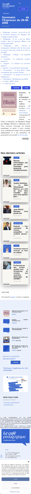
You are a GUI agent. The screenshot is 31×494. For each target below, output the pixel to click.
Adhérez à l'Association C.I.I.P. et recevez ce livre (20, 311)
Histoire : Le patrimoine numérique (15, 68)
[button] (28, 461)
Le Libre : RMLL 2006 (10, 81)
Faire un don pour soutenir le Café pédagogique (20, 329)
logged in (13, 297)
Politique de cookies (15, 491)
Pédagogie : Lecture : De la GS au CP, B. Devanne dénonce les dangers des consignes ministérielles (15, 35)
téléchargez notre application (20, 427)
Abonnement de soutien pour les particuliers (20, 338)
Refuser (15, 483)
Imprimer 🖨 (16, 87)
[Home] (9, 11)
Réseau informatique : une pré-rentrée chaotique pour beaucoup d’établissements (21, 165)
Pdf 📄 (26, 87)
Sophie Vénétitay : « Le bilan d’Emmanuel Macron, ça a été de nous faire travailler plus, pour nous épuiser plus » (21, 190)
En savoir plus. (22, 135)
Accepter (15, 479)
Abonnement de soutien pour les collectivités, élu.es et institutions (20, 347)
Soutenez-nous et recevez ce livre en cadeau (21, 251)
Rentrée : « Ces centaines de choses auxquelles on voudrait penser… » (21, 231)
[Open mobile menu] (20, 3)
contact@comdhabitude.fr (11, 402)
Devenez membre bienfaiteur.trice (20, 320)
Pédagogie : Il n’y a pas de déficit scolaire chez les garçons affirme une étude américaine (15, 41)
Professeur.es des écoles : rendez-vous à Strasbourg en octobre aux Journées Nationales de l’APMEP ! (21, 272)
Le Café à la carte (9, 83)
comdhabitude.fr (8, 405)
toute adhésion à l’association (24, 111)
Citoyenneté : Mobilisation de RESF (15, 79)
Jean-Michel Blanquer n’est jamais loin (21, 211)
